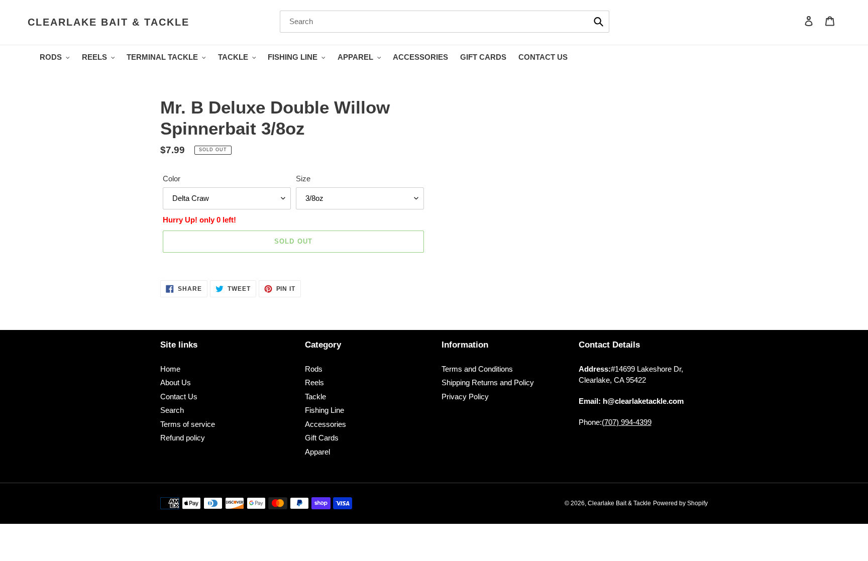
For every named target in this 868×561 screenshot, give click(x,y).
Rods (313, 369)
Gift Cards (322, 437)
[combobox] (444, 22)
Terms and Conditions (477, 369)
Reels (314, 382)
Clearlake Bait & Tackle (108, 22)
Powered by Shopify (680, 503)
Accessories (325, 424)
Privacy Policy (465, 396)
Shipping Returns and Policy (488, 382)
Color (171, 178)
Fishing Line (324, 410)
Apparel (317, 451)
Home (170, 369)
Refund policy (182, 437)
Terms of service (187, 424)
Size (303, 178)
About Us (175, 382)
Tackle (315, 396)
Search (172, 410)
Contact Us (178, 396)
